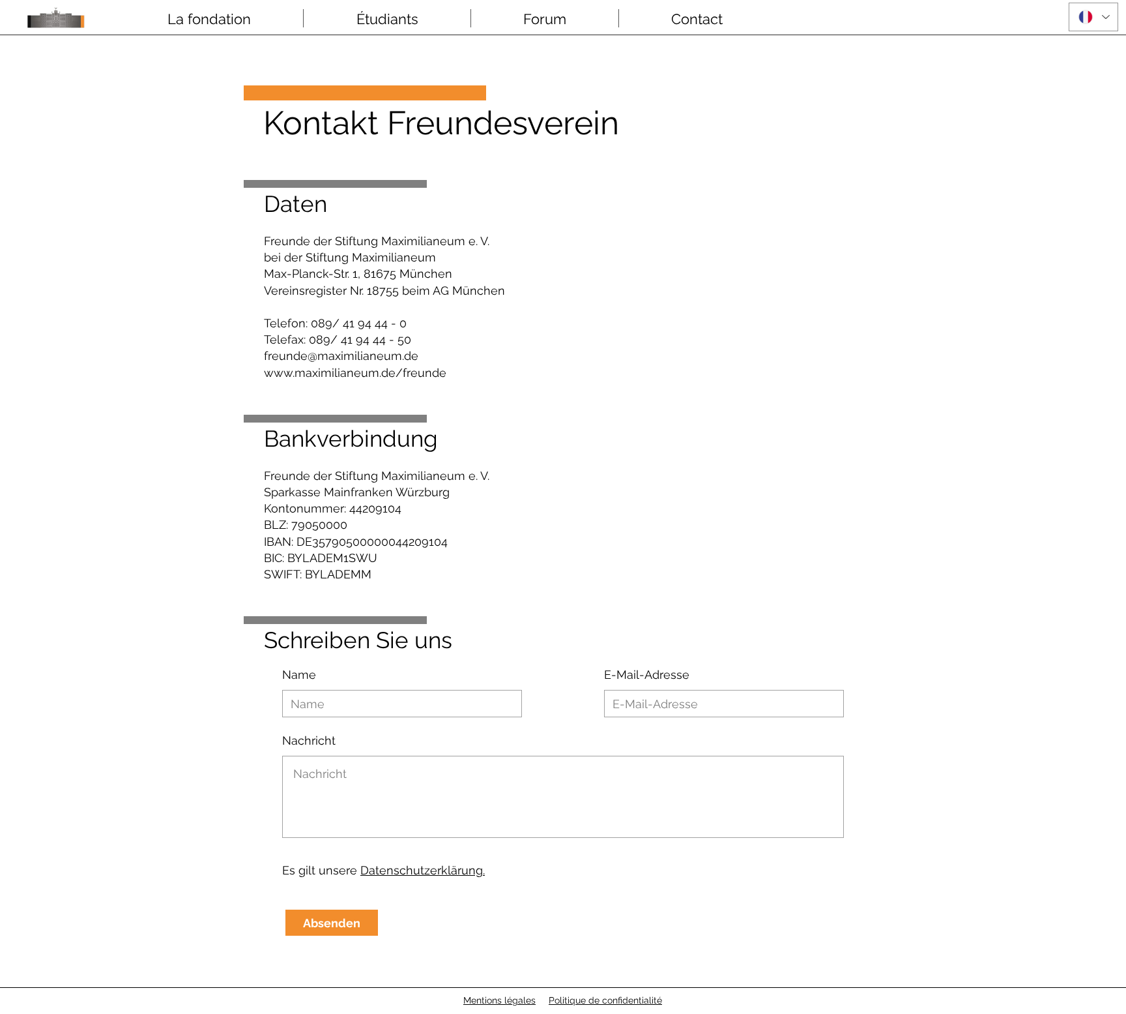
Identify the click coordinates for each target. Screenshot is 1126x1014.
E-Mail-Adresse (646, 675)
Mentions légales (499, 1000)
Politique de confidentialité (605, 1000)
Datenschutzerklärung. (422, 870)
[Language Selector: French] (1093, 17)
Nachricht (309, 741)
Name (299, 675)
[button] (209, 18)
